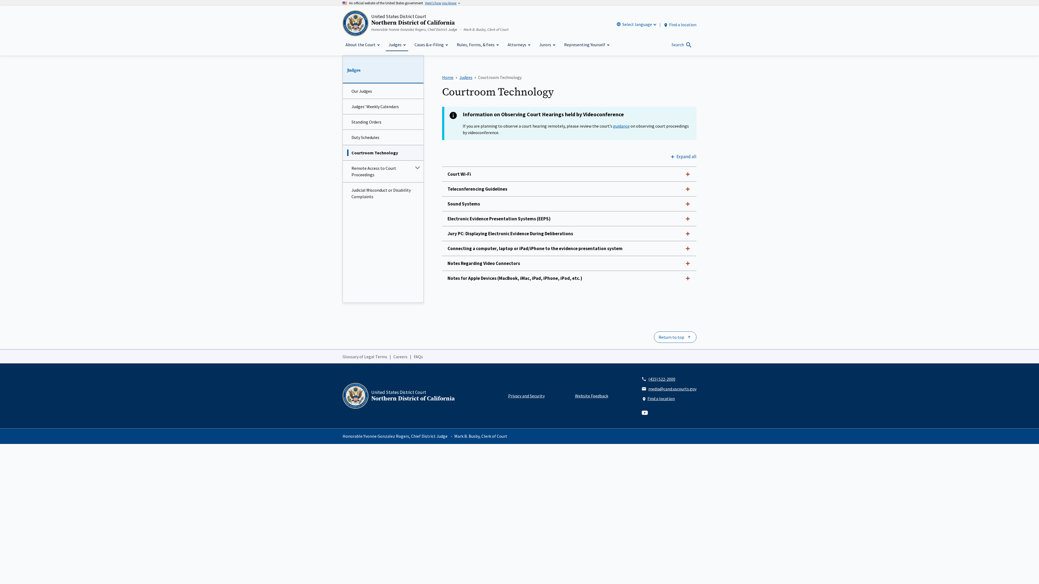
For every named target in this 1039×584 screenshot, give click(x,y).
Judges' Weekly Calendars (375, 106)
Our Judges (361, 91)
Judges (353, 70)
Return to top (671, 337)
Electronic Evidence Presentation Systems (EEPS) (499, 219)
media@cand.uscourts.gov (672, 388)
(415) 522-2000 (661, 379)
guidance (621, 126)
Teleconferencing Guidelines (477, 189)
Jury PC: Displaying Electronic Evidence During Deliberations (510, 234)
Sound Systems (464, 204)
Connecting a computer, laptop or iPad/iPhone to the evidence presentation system (535, 248)
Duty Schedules (365, 137)
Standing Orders (366, 122)
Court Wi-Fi (459, 174)
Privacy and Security (526, 396)
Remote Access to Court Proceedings (373, 171)
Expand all (686, 157)
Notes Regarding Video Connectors (484, 263)
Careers (400, 356)
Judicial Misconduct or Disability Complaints (381, 193)
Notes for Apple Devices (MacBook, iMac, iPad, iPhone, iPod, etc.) (515, 278)
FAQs (418, 356)
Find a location (682, 24)
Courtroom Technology (374, 152)
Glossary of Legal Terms (365, 356)
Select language (637, 24)
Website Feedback (591, 396)
